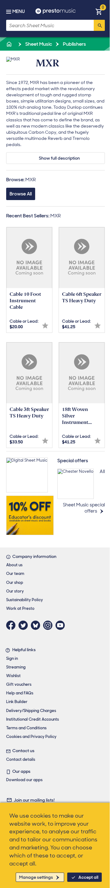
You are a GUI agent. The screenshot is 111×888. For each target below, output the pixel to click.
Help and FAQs (19, 693)
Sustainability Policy (24, 599)
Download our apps (24, 779)
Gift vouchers (18, 684)
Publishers (74, 44)
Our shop (14, 582)
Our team (15, 573)
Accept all (88, 877)
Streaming (16, 667)
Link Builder (16, 701)
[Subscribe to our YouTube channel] (62, 625)
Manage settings (36, 877)
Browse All (21, 194)
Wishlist (13, 675)
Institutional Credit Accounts (32, 719)
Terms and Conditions (26, 728)
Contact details (20, 759)
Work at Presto (20, 608)
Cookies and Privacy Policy (31, 736)
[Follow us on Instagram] (49, 625)
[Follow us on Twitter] (24, 625)
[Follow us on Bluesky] (37, 625)
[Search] (99, 25)
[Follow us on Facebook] (12, 625)
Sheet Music (38, 44)
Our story (15, 591)
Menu (18, 11)
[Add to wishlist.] (45, 325)
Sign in (12, 658)
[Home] (9, 44)
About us (14, 565)
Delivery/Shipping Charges (31, 710)
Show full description (59, 158)
